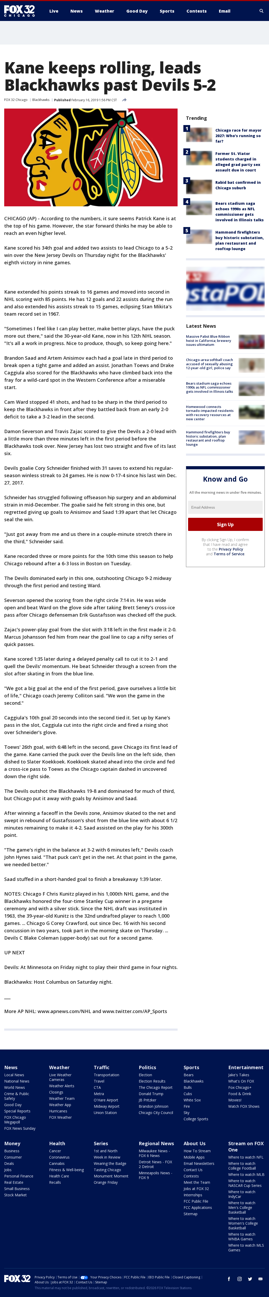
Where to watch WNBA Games (241, 1236)
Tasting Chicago (107, 1169)
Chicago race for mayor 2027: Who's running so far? (238, 136)
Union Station (105, 1112)
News (10, 1067)
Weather (59, 1067)
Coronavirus (59, 1157)
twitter (250, 1279)
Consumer (13, 1157)
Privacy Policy (231, 549)
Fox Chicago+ (240, 1087)
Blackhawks (40, 100)
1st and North (105, 1150)
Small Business (17, 1188)
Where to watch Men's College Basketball (241, 1207)
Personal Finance (18, 1176)
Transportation (106, 1074)
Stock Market (15, 1194)
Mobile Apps (194, 1157)
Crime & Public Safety (16, 1096)
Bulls (188, 1087)
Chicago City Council (156, 1112)
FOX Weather (60, 1117)
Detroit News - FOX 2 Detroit (155, 1164)
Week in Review (107, 1157)
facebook (229, 1279)
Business (11, 1150)
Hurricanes (58, 1110)
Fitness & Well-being (66, 1169)
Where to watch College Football (242, 1166)
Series (101, 1143)
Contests (191, 1176)
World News (14, 1087)
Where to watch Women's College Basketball (243, 1223)
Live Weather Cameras (60, 1077)
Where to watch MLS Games (246, 1247)
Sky (186, 1112)
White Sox (192, 1099)
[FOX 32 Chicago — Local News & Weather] (21, 11)
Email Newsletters (199, 1163)
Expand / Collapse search (261, 11)
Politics (147, 1067)
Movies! (234, 1099)
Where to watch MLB (246, 1174)
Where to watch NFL (245, 1157)
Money (12, 1143)
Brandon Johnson (153, 1106)
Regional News (156, 1143)
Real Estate (13, 1182)
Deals (9, 1163)
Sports (191, 1067)
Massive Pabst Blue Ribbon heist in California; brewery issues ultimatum (208, 340)
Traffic (101, 1067)
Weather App (60, 1104)
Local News (14, 1074)
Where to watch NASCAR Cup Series (245, 1183)
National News (16, 1081)
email (260, 1279)
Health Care (59, 1176)
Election (145, 1074)
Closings (56, 1092)
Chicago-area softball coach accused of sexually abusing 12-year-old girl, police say (209, 363)
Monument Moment (111, 1176)
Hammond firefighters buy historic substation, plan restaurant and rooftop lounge (208, 438)
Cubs (188, 1093)
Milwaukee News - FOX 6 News (154, 1153)
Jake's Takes (238, 1074)
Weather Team (62, 1098)
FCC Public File (196, 1201)
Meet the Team (197, 1182)
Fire (187, 1106)
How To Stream (197, 1150)
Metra (99, 1093)
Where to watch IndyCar (241, 1194)
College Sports (196, 1118)
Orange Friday (106, 1182)
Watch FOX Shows (244, 1106)
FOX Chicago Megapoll (15, 1119)
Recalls (55, 1182)
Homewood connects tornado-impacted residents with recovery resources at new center (210, 412)
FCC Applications (198, 1207)
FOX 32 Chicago (16, 100)
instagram (239, 1279)
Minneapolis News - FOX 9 (155, 1175)
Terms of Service (229, 553)
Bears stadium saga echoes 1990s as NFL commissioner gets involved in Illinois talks (209, 387)
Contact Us (193, 1169)
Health (57, 1143)
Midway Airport (107, 1106)
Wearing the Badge (110, 1163)
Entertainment (245, 1067)
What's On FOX (241, 1081)
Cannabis (57, 1163)
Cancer (55, 1150)
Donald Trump (151, 1093)
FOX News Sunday (19, 1128)
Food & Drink (239, 1093)
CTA (97, 1087)
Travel (99, 1081)
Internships (193, 1194)
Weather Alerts (61, 1085)
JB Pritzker (147, 1099)
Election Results (152, 1081)
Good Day (13, 1104)
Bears (189, 1074)
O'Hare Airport (106, 1099)
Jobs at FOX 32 (196, 1188)
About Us (194, 1143)
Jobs (8, 1169)
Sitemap (191, 1213)
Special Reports (17, 1110)
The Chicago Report (156, 1087)
